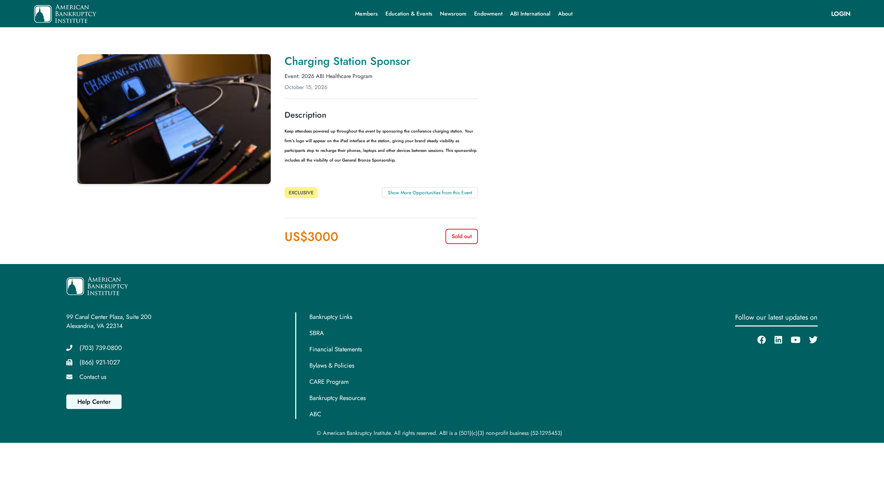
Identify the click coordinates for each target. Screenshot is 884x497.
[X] (809, 340)
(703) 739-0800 (100, 347)
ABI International (530, 14)
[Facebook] (757, 340)
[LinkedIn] (774, 340)
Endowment (488, 14)
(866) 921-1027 (99, 362)
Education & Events (408, 14)
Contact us (92, 376)
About (565, 14)
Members (366, 14)
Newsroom (453, 14)
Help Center (94, 401)
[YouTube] (791, 340)
